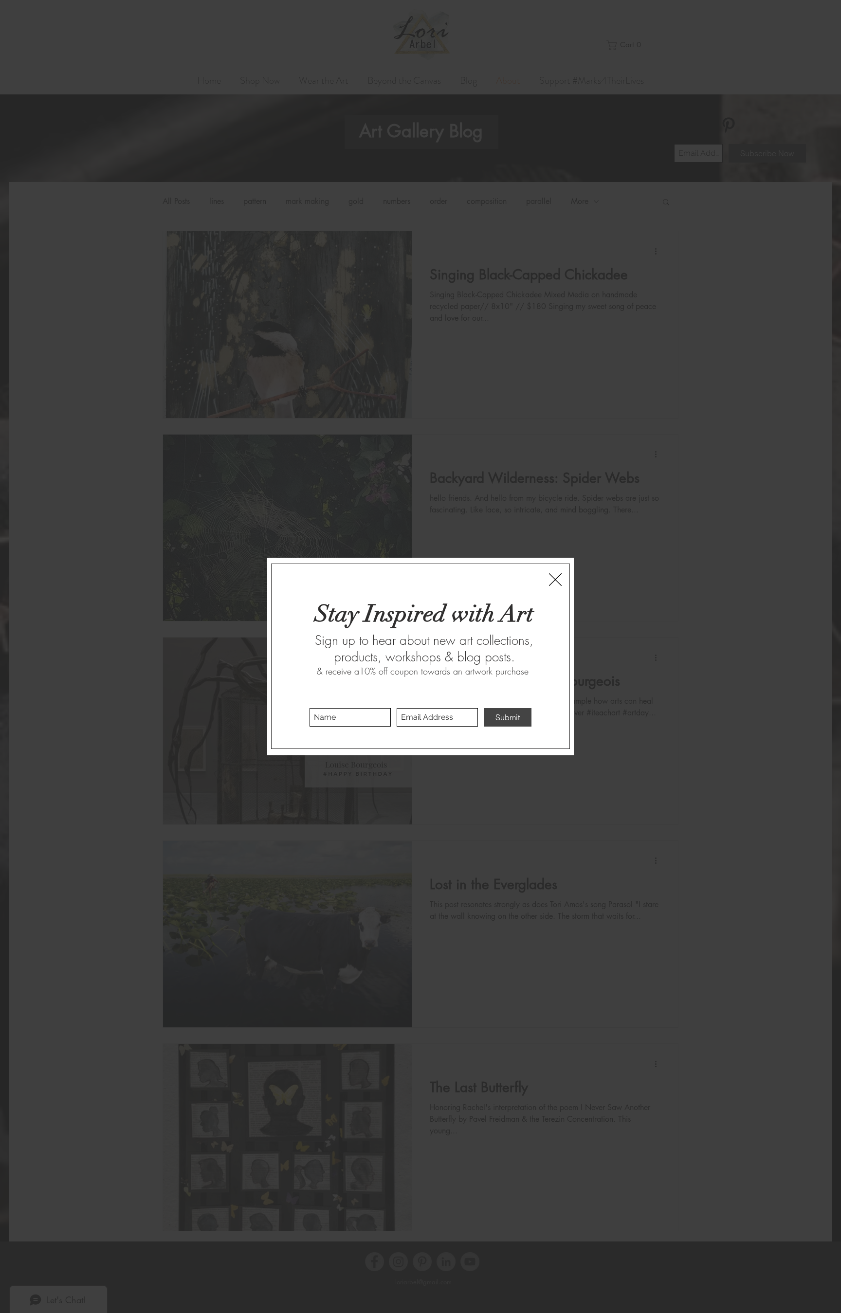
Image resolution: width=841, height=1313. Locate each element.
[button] (555, 579)
